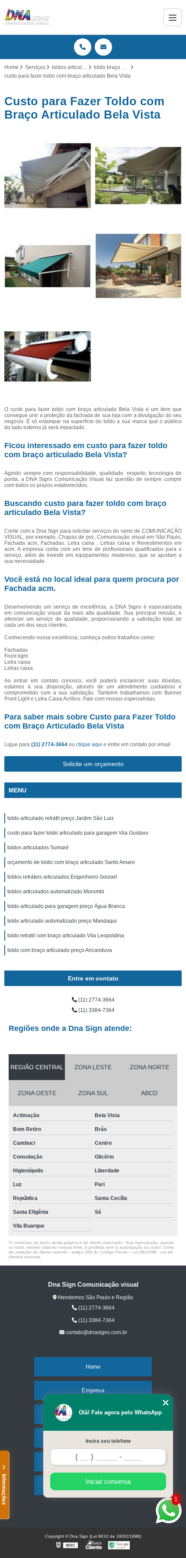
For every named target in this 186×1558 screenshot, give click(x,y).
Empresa (93, 1390)
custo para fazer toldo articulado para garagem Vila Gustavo (77, 833)
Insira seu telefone (108, 1441)
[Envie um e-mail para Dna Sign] (103, 47)
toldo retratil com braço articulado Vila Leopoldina (65, 936)
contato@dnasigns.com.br (95, 1332)
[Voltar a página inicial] (27, 17)
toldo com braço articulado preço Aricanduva (59, 950)
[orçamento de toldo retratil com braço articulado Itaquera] (47, 175)
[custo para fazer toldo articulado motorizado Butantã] (138, 175)
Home (93, 1366)
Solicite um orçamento (93, 763)
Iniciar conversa (108, 1481)
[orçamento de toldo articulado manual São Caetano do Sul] (47, 357)
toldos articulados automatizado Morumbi (55, 892)
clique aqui (89, 744)
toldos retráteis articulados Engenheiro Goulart (62, 877)
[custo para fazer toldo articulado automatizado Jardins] (47, 266)
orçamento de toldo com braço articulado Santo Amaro (71, 862)
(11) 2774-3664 (50, 744)
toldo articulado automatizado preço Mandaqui (62, 921)
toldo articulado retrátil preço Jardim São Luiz (60, 818)
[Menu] (172, 17)
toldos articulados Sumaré (38, 848)
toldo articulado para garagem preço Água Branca (66, 906)
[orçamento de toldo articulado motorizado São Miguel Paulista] (138, 266)
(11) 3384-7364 (96, 1010)
